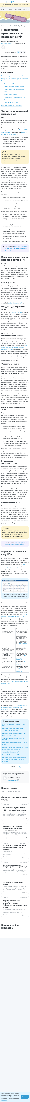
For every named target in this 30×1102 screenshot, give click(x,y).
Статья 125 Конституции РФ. (11, 752)
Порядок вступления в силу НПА (11, 105)
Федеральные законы (10, 94)
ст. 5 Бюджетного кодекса (21, 663)
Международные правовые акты (14, 86)
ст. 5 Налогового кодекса (21, 644)
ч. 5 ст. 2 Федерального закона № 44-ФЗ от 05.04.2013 (22, 657)
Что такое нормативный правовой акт (13, 76)
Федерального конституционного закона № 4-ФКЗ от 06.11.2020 (14, 707)
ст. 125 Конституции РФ (15, 303)
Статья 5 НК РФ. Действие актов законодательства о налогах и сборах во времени (14, 759)
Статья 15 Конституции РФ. (10, 755)
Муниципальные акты (11, 103)
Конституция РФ (9, 84)
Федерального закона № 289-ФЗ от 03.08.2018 (21, 670)
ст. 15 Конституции (16, 312)
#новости (8, 6)
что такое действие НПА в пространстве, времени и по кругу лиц (15, 248)
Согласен (24, 1097)
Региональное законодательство (14, 100)
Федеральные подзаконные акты (14, 97)
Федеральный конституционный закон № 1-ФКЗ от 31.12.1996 (14, 347)
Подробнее (4, 1100)
